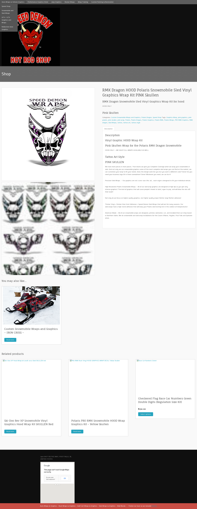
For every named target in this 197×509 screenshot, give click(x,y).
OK (65, 478)
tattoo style (135, 123)
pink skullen (112, 120)
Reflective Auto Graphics (7, 28)
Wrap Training (83, 2)
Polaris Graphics (148, 120)
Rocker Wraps (70, 2)
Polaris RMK (159, 120)
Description (108, 129)
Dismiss (154, 506)
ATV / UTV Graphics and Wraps (6, 20)
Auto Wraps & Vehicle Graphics (13, 2)
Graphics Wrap (171, 117)
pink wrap (121, 120)
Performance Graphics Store (38, 2)
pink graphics (182, 117)
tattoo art (126, 123)
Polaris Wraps (169, 120)
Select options (145, 414)
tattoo (120, 123)
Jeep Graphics (56, 2)
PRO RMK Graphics (181, 120)
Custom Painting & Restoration (102, 2)
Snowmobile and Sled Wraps (7, 11)
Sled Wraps (112, 123)
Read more (10, 340)
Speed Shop (6, 6)
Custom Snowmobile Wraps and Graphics (125, 117)
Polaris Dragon (146, 117)
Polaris (127, 120)
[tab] (108, 129)
